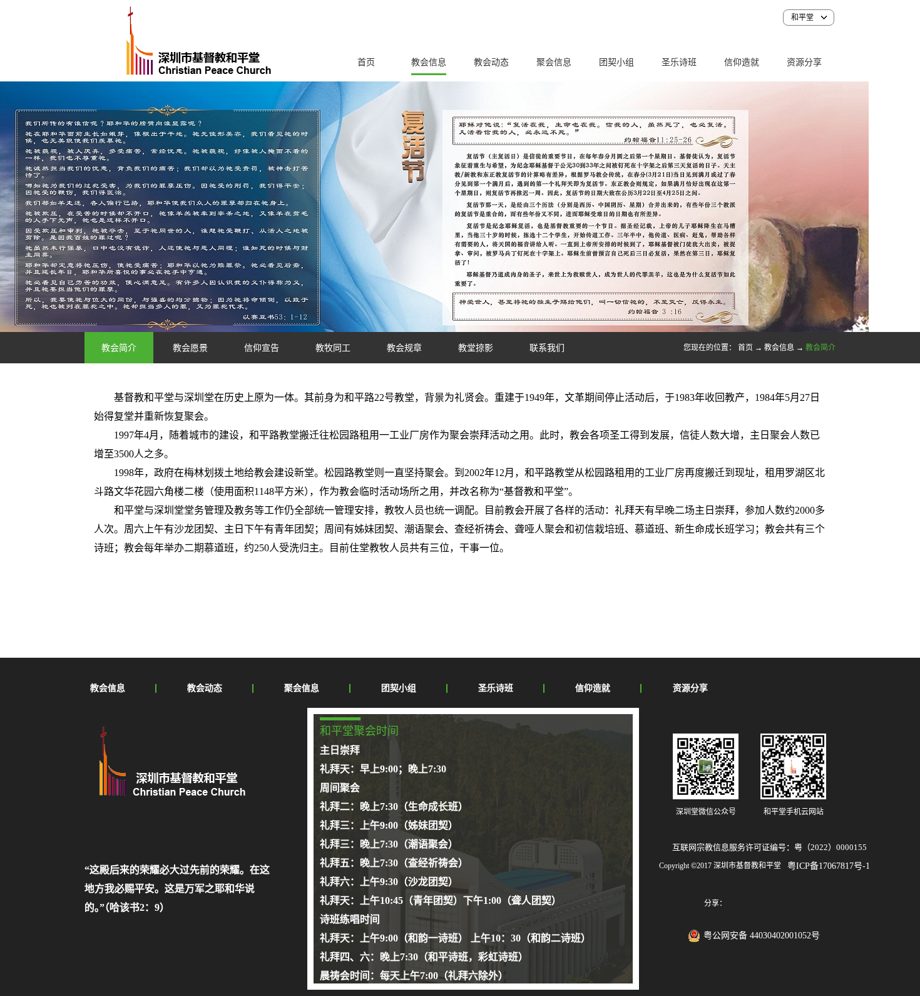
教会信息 (779, 347)
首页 (366, 62)
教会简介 (820, 347)
